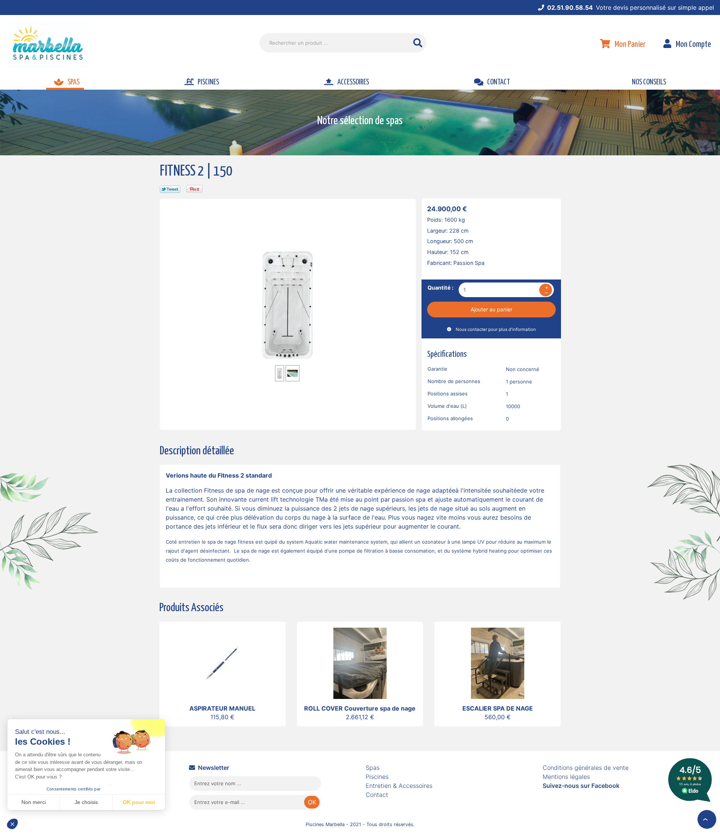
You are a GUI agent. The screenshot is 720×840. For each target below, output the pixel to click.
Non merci (33, 802)
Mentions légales (566, 776)
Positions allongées (450, 418)
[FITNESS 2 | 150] (288, 304)
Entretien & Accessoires (399, 785)
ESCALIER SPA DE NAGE (497, 708)
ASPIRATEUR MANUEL (222, 708)
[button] (16, 827)
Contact (377, 794)
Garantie (437, 369)
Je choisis (86, 802)
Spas (373, 767)
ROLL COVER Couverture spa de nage (360, 708)
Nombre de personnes (454, 381)
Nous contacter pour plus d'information (496, 329)
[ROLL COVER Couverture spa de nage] (360, 662)
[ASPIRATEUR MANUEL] (222, 662)
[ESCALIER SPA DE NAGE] (497, 662)
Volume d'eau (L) (447, 406)
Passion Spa (468, 263)
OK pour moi (139, 802)
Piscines (377, 776)
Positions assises (448, 394)
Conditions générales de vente (585, 767)
